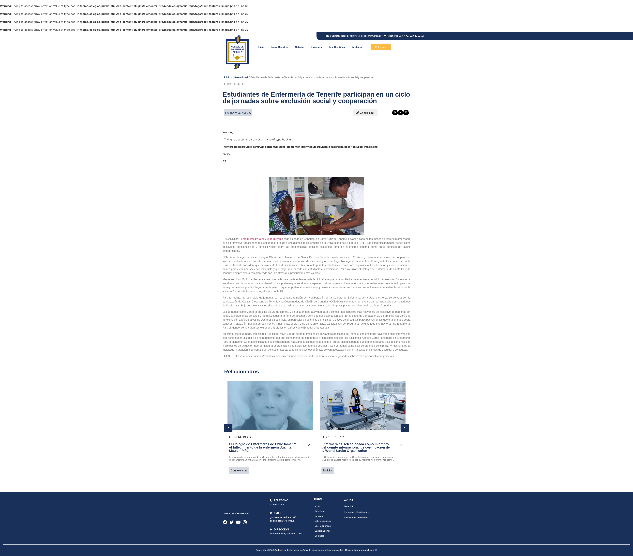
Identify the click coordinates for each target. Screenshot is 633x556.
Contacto (356, 47)
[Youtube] (238, 522)
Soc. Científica (337, 47)
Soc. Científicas (323, 526)
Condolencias (239, 470)
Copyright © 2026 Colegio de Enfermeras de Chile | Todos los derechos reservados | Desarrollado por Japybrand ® (316, 550)
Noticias (299, 47)
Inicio (261, 47)
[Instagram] (244, 522)
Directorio (316, 47)
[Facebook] (225, 522)
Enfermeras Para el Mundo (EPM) (261, 239)
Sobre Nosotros (279, 47)
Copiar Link (366, 112)
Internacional (240, 77)
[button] (395, 113)
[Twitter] (231, 522)
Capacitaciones (323, 530)
